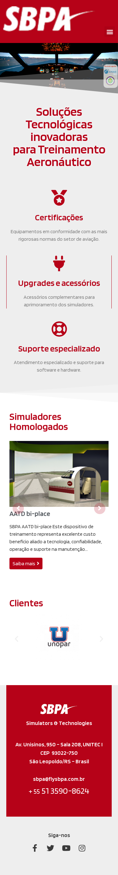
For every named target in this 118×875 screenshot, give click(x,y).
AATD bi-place (29, 513)
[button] (109, 31)
